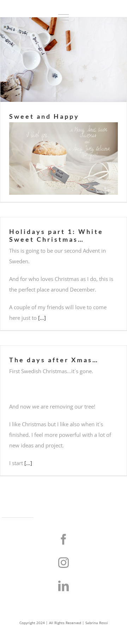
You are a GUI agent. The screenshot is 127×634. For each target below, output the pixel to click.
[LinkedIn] (63, 586)
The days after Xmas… (54, 360)
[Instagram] (63, 563)
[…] (42, 317)
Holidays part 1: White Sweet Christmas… (56, 235)
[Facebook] (63, 539)
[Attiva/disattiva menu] (63, 17)
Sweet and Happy (44, 116)
